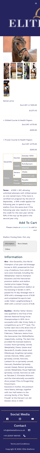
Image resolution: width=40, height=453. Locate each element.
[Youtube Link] (32, 419)
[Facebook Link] (7, 419)
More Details (22, 243)
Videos (7, 249)
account (24, 227)
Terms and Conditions (20, 444)
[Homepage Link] (20, 18)
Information (9, 243)
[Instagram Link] (20, 419)
